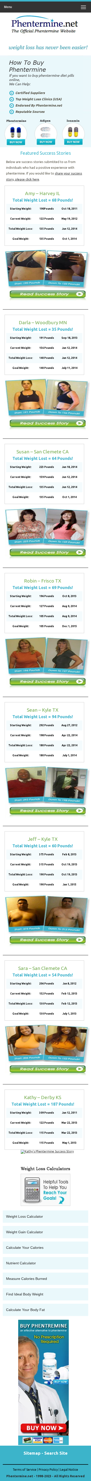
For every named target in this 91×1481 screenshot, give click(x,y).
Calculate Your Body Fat (25, 1310)
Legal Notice (69, 1469)
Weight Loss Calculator (24, 1216)
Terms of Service (24, 1469)
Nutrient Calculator (21, 1263)
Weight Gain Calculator (24, 1232)
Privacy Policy (48, 1469)
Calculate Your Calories (24, 1248)
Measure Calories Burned (26, 1279)
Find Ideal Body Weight (24, 1294)
